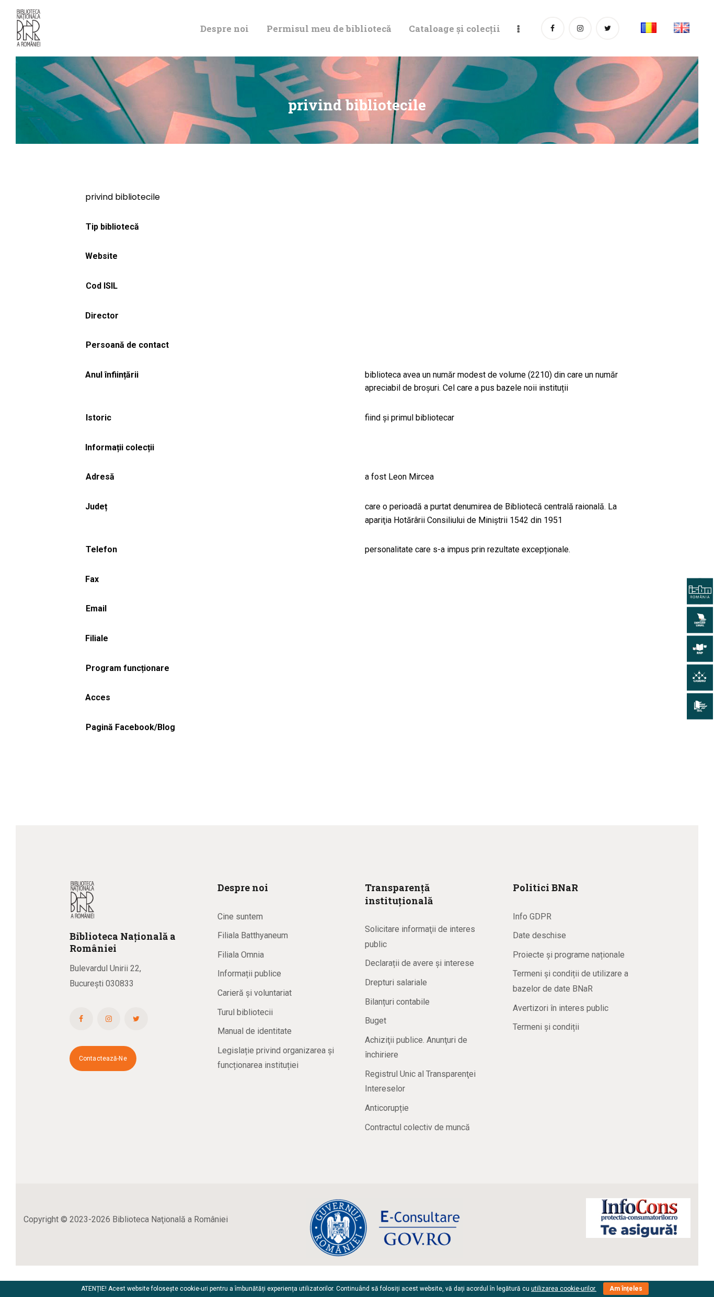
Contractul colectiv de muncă (417, 1127)
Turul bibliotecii (245, 1012)
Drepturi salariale (396, 982)
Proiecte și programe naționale (569, 955)
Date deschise (539, 935)
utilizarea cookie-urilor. (563, 1288)
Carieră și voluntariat (254, 993)
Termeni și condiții (546, 1027)
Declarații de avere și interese (419, 963)
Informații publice (249, 974)
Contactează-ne (103, 1058)
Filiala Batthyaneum (252, 935)
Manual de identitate (254, 1031)
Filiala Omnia (240, 955)
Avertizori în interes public (560, 1008)
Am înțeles (625, 1288)
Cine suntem (240, 916)
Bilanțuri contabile (397, 1002)
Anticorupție (387, 1108)
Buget (375, 1021)
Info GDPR (532, 916)
